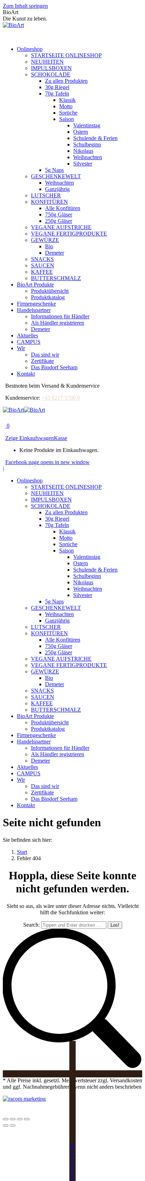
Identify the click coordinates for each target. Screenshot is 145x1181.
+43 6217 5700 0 (61, 398)
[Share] (12, 1119)
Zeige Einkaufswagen (29, 438)
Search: (31, 925)
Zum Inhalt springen (25, 6)
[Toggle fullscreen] (20, 1119)
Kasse (60, 438)
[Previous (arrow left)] (5, 1125)
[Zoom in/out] (27, 1119)
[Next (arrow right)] (12, 1125)
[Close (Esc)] (5, 1119)
